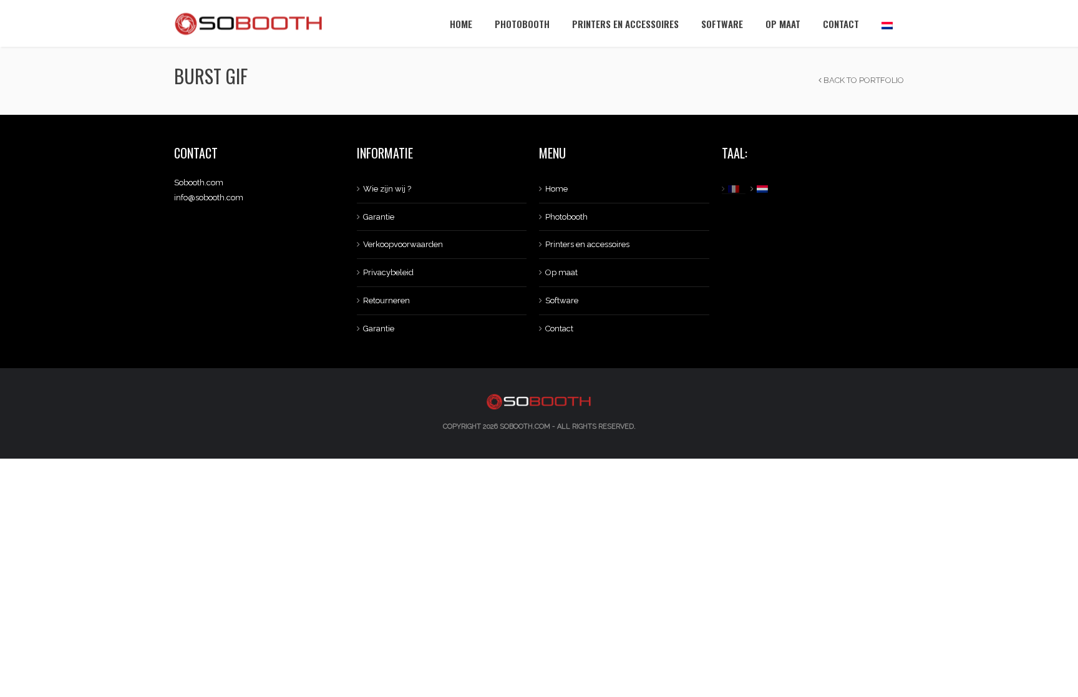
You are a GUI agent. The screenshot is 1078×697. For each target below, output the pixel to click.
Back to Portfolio (863, 80)
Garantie (378, 217)
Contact (841, 24)
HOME (461, 24)
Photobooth (522, 24)
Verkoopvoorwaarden (403, 244)
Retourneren (386, 300)
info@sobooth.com (208, 197)
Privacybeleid (388, 272)
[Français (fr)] (735, 189)
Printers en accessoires (625, 24)
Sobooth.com (525, 426)
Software (722, 24)
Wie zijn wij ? (387, 188)
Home (556, 188)
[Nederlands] (887, 23)
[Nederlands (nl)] (764, 189)
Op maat (782, 24)
